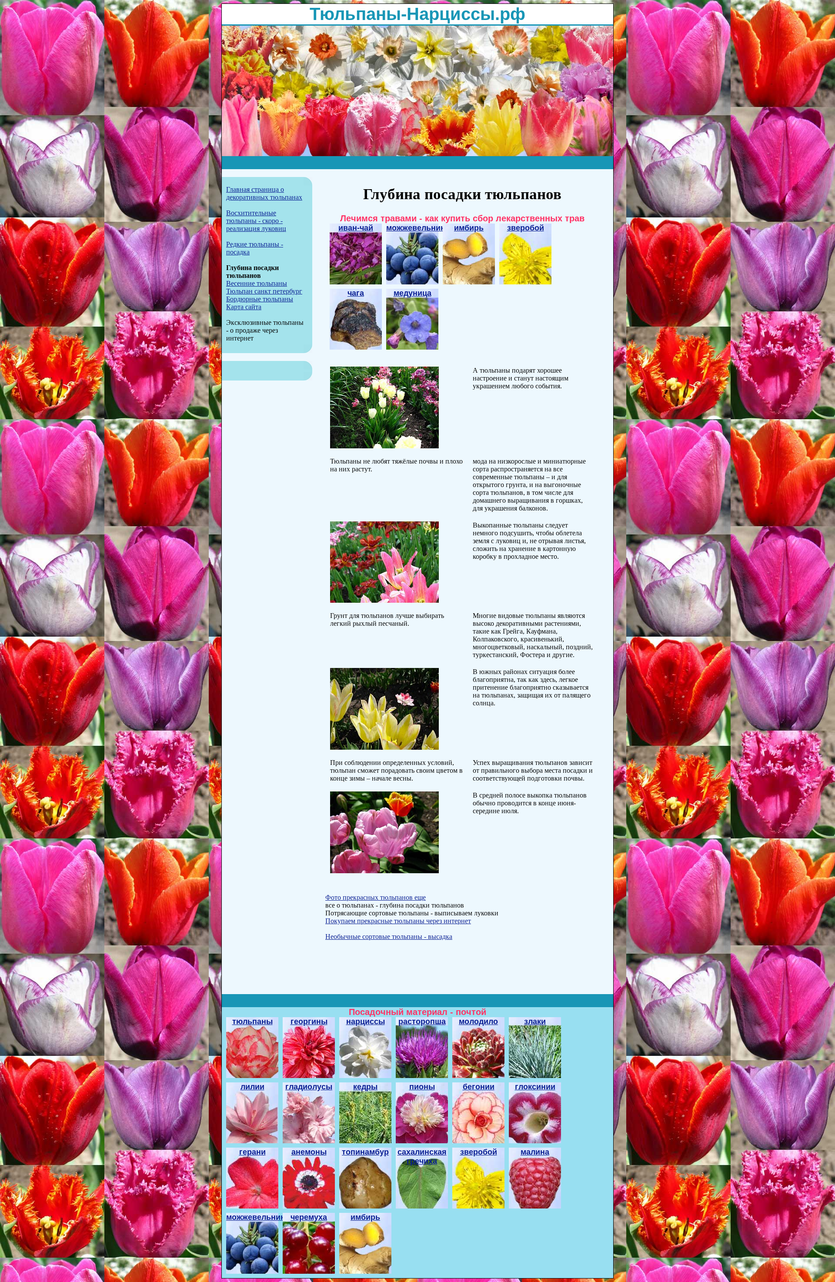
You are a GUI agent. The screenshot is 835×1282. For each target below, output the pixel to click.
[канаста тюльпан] (384, 446)
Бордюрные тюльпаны (259, 299)
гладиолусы (308, 1086)
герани (252, 1152)
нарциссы (365, 1021)
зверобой (525, 228)
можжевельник (415, 228)
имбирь (469, 228)
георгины (309, 1021)
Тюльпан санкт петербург (264, 291)
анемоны (309, 1152)
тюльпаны (252, 1021)
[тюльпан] (384, 871)
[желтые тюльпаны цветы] (384, 747)
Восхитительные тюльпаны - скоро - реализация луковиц (256, 220)
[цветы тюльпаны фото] (384, 600)
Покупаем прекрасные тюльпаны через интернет (398, 921)
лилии (252, 1086)
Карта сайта (243, 306)
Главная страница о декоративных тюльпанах (264, 193)
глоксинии (535, 1086)
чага (355, 293)
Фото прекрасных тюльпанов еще (375, 897)
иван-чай (355, 228)
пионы (422, 1086)
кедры (365, 1086)
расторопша (422, 1021)
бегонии (478, 1086)
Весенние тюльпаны (256, 283)
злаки (535, 1021)
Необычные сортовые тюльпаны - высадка (388, 936)
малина (535, 1152)
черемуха (309, 1217)
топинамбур (365, 1152)
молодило (478, 1021)
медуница (412, 293)
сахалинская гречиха (422, 1156)
